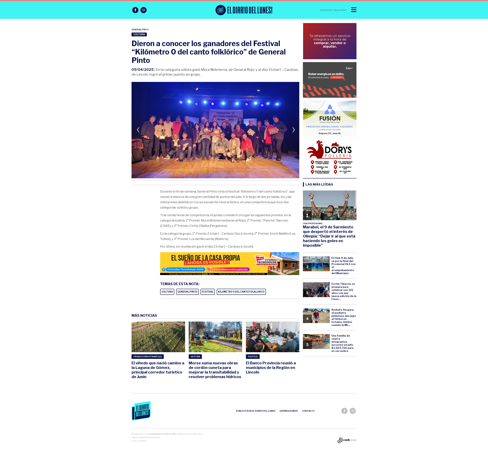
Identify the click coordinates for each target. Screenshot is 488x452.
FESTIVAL (208, 291)
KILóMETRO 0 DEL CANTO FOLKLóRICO (241, 291)
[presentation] (138, 130)
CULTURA (167, 291)
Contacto (308, 411)
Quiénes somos (288, 411)
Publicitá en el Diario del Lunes (255, 411)
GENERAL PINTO (187, 291)
